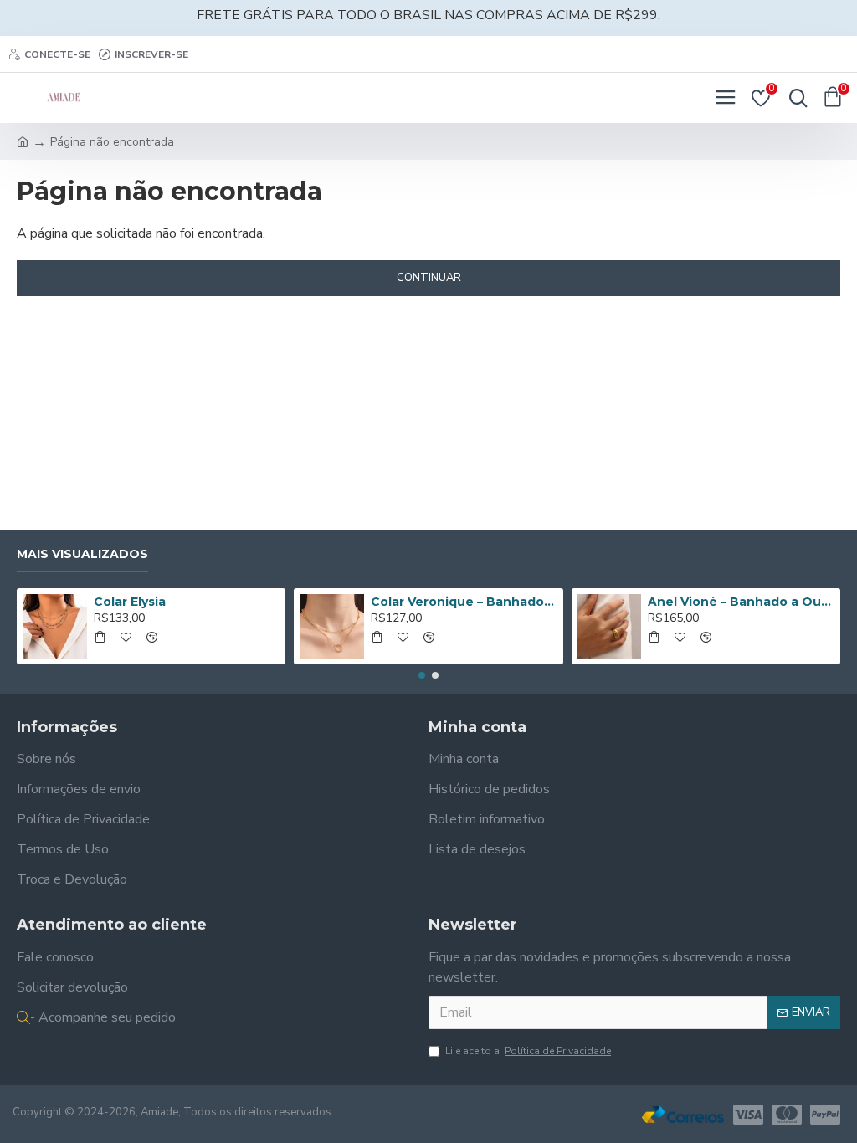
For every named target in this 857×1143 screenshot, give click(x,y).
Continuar (429, 277)
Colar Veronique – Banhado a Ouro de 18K (464, 601)
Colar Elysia (130, 601)
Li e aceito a (528, 1051)
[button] (421, 675)
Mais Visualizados (82, 554)
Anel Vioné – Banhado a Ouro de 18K (741, 601)
